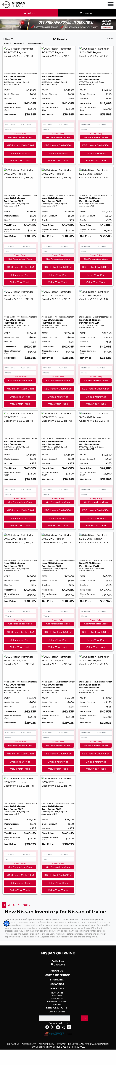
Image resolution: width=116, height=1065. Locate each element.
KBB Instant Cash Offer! (20, 145)
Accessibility (29, 1044)
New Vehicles (56, 992)
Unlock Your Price (20, 153)
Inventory (57, 988)
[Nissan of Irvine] (13, 4)
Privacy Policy (20, 133)
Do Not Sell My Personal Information (88, 1044)
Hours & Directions (57, 975)
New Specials (57, 998)
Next (26, 904)
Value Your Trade (20, 160)
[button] (6, 923)
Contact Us (13, 1044)
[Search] (84, 1018)
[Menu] (111, 4)
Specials (57, 1004)
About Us (57, 970)
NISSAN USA (57, 984)
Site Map (61, 1044)
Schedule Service (57, 1011)
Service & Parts (56, 1007)
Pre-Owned (57, 995)
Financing (57, 979)
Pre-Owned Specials (56, 1001)
